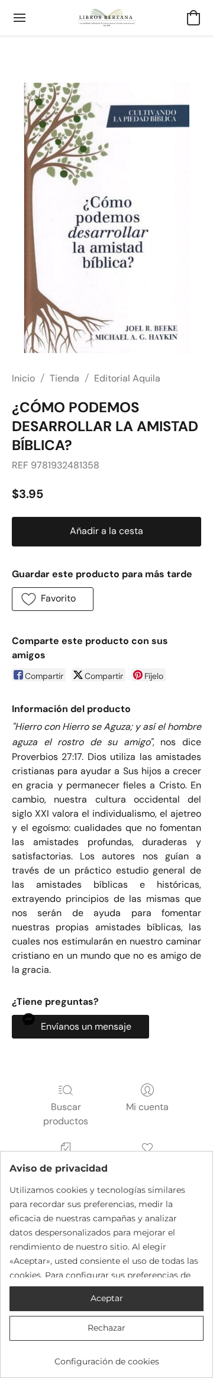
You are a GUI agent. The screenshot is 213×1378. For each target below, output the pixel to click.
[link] (106, 1357)
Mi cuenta (147, 1107)
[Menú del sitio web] (19, 17)
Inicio (23, 378)
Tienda (64, 378)
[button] (106, 18)
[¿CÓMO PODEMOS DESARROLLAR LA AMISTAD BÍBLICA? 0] (106, 218)
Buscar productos (65, 1114)
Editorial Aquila (127, 378)
